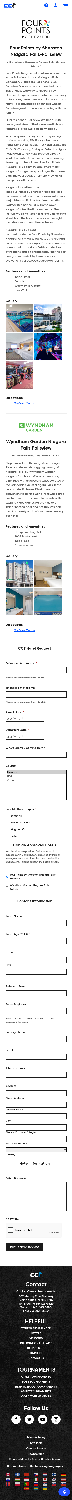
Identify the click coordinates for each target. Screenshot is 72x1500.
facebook (16, 1419)
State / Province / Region (21, 1132)
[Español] (26, 1489)
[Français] (17, 1475)
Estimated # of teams (21, 663)
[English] (8, 1475)
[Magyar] (17, 1479)
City (8, 1121)
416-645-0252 (39, 1311)
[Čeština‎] (36, 1475)
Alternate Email (16, 1068)
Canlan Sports (36, 1448)
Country (12, 766)
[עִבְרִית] (8, 1479)
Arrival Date (15, 712)
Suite (14, 836)
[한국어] (54, 1479)
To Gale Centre (24, 403)
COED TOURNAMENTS (36, 1396)
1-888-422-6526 (42, 1303)
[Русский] (36, 1484)
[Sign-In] (55, 5)
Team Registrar (17, 1004)
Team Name (15, 916)
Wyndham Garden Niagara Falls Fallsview (29, 887)
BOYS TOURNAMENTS (36, 1381)
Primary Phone (17, 1032)
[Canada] (36, 772)
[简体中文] (26, 1475)
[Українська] (45, 1489)
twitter (29, 1419)
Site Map (36, 1443)
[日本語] (45, 1479)
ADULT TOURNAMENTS (36, 1391)
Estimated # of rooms (21, 688)
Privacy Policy (36, 1437)
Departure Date (17, 730)
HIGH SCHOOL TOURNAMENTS (36, 1386)
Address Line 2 (14, 1110)
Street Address (15, 1098)
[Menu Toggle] (66, 6)
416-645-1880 (42, 1307)
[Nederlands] (45, 1475)
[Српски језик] (45, 1484)
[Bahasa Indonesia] (26, 1479)
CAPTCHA (12, 1219)
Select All (16, 816)
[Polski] (17, 1484)
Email (11, 1050)
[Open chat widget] (64, 1491)
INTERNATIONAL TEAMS (36, 1343)
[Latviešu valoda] (63, 1479)
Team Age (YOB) (18, 934)
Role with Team (16, 986)
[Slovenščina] (63, 1484)
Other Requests (16, 1178)
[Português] (26, 1484)
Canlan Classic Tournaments (36, 1291)
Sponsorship (36, 1454)
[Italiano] (36, 1479)
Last (8, 976)
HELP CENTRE (36, 1348)
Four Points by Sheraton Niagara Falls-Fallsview (33, 877)
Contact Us (36, 1358)
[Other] (36, 781)
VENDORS (36, 1338)
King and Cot (18, 829)
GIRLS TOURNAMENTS (36, 1376)
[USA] (36, 776)
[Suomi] (54, 1475)
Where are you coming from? (26, 748)
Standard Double (21, 822)
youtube (42, 1419)
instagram (56, 1419)
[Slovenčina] (54, 1484)
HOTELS (36, 1333)
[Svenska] (36, 1489)
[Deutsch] (63, 1475)
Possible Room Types (21, 809)
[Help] (46, 5)
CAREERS (36, 1353)
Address (11, 1086)
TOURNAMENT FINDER (36, 1328)
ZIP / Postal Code (16, 1144)
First (8, 965)
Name (10, 952)
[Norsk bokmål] (8, 1484)
